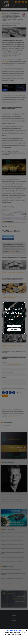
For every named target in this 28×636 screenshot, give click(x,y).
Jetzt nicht (14, 329)
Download (14, 326)
